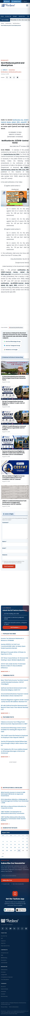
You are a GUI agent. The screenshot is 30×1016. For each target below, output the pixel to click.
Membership (4, 996)
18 (7, 847)
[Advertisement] (15, 43)
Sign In (25, 1)
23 (27, 847)
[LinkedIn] (14, 928)
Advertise (3, 991)
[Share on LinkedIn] (10, 77)
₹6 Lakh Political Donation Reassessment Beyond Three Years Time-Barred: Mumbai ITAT (14, 707)
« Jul (2, 856)
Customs (3, 941)
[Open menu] (27, 5)
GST (2, 938)
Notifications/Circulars (15, 72)
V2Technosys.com (5, 1004)
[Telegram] (26, 928)
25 (7, 850)
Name (4, 541)
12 (11, 844)
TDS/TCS (3, 943)
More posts (4, 671)
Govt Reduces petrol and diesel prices (12, 64)
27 (15, 850)
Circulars (3, 972)
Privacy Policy (4, 1007)
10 (3, 844)
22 (23, 847)
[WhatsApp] (22, 928)
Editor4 (5, 70)
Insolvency (3, 960)
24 (3, 850)
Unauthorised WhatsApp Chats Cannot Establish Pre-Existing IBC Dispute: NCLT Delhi (13, 729)
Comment (5, 522)
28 (19, 850)
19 (11, 847)
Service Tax (22, 16)
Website (4, 555)
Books (7, 1)
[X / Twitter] (6, 928)
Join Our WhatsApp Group (12, 341)
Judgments (4, 974)
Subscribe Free (7, 880)
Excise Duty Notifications (16, 327)
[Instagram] (18, 928)
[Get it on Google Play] (9, 910)
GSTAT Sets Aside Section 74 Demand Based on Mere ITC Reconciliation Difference (13, 666)
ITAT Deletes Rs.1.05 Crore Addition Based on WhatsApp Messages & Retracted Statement (14, 751)
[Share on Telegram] (17, 77)
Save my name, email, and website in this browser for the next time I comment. (14, 562)
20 (15, 847)
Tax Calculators (5, 979)
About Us (3, 986)
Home (2, 16)
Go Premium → (15, 627)
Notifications (16, 23)
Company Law (4, 953)
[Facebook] (2, 928)
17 (3, 847)
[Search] (28, 16)
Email (4, 548)
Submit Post (17, 1)
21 (19, 847)
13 (15, 844)
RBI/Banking (4, 957)
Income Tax (8, 16)
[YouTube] (10, 928)
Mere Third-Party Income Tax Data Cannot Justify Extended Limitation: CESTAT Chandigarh (14, 682)
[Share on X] (7, 77)
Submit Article (4, 989)
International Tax (5, 946)
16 (27, 844)
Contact (3, 994)
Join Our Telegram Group (13, 345)
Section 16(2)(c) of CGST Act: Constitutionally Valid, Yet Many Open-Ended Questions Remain (13, 646)
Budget (15, 16)
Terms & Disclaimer (13, 1007)
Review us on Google (11, 349)
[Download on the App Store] (21, 910)
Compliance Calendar (7, 977)
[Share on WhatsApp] (14, 77)
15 (23, 844)
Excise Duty (8, 23)
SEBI (2, 955)
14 (19, 844)
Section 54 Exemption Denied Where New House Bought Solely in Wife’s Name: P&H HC (14, 743)
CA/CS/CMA (4, 962)
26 (11, 850)
